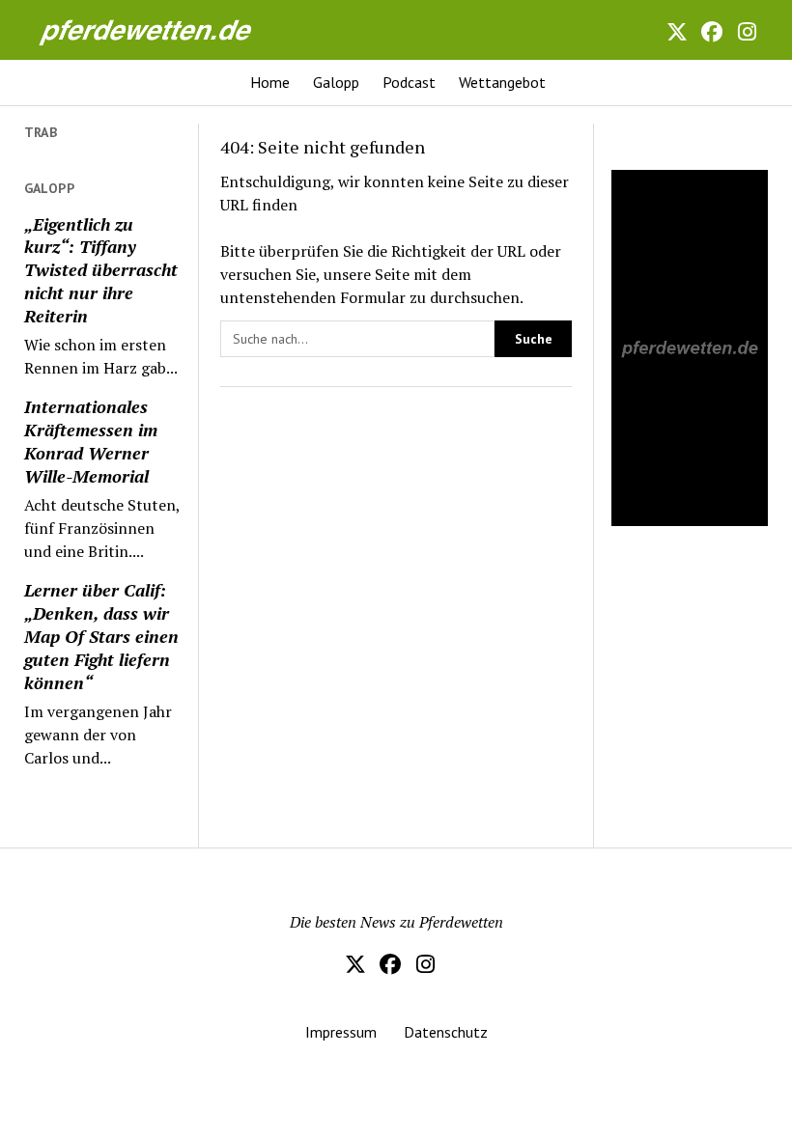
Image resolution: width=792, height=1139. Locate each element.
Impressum (341, 1032)
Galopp (336, 82)
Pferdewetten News (134, 25)
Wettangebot (502, 82)
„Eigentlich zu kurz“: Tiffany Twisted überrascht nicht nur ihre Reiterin (101, 270)
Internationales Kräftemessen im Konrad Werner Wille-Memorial (90, 441)
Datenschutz (446, 1032)
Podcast (409, 82)
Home (270, 82)
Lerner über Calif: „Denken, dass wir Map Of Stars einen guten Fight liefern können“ (101, 636)
